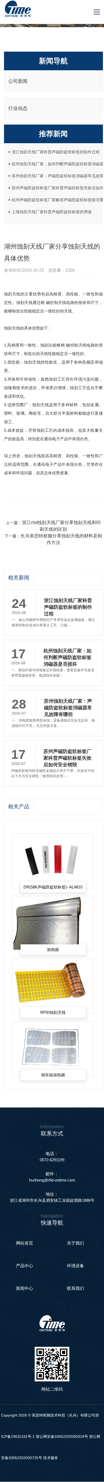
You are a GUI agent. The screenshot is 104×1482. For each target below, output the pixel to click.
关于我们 (75, 1243)
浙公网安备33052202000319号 (62, 1436)
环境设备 (75, 1265)
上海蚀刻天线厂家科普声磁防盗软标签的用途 (52, 211)
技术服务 (50, 1458)
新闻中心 (24, 1288)
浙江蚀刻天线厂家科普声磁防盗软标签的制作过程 (56, 152)
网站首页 (24, 1243)
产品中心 (24, 1265)
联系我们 (75, 1288)
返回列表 (11, 510)
